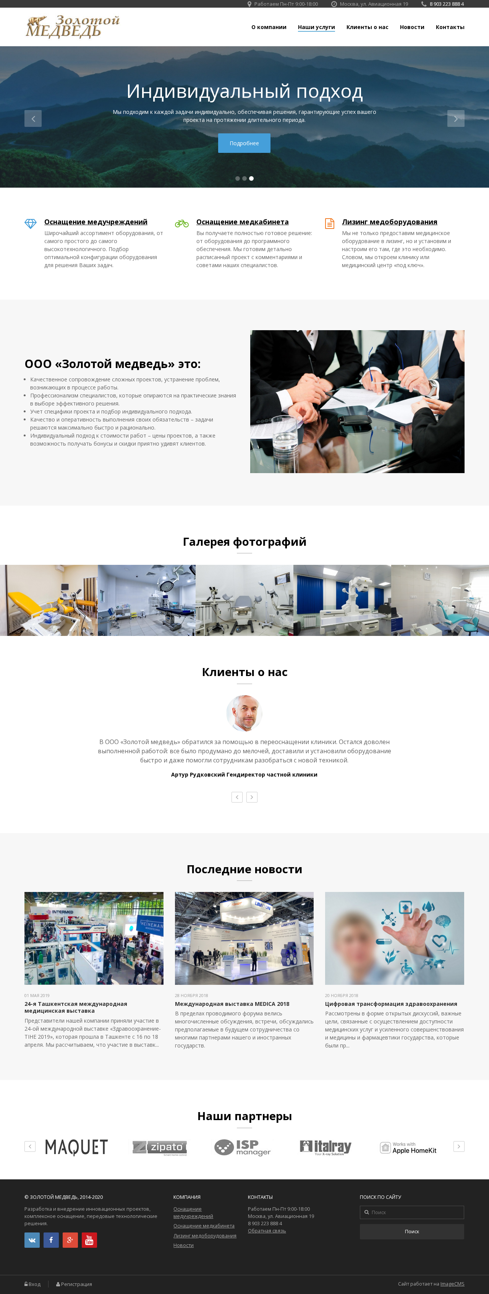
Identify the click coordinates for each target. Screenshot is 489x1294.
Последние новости (244, 869)
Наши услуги (316, 27)
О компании (269, 27)
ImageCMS (452, 1284)
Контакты (450, 27)
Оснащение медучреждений (95, 221)
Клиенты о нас (368, 27)
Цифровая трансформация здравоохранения (391, 1003)
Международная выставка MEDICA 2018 (232, 1003)
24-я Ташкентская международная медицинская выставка (75, 1007)
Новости (412, 27)
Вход (34, 1284)
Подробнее (244, 143)
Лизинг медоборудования (389, 221)
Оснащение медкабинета (242, 221)
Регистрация (76, 1284)
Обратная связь (267, 1231)
